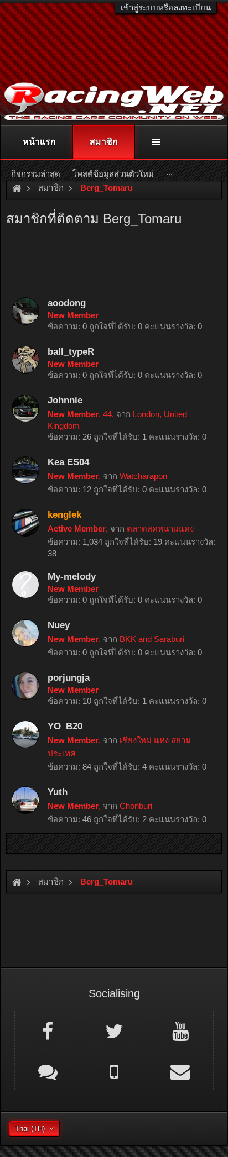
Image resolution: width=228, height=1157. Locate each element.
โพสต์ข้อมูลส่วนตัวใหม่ (113, 173)
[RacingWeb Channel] (180, 1030)
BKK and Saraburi (152, 639)
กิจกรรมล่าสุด (35, 173)
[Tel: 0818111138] (114, 1070)
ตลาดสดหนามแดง (160, 528)
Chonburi (136, 806)
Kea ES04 (68, 461)
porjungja (69, 677)
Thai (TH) (30, 1128)
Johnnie (65, 400)
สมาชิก (104, 141)
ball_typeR (71, 351)
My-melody (72, 576)
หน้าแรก (39, 141)
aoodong (67, 302)
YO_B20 (65, 726)
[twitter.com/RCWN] (114, 1030)
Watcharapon (143, 476)
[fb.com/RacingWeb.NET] (48, 1030)
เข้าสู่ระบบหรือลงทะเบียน (166, 7)
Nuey (59, 624)
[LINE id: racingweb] (48, 1070)
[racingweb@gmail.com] (180, 1070)
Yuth (58, 791)
